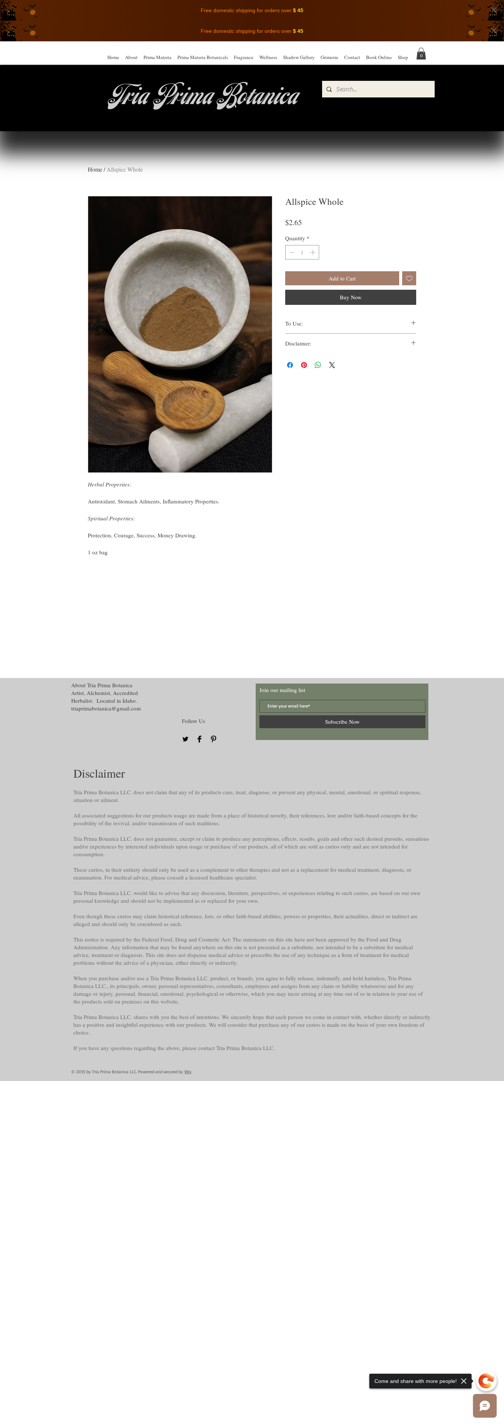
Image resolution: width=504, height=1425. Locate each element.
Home (95, 169)
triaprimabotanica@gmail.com (106, 708)
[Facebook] (199, 739)
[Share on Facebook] (290, 365)
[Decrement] (291, 252)
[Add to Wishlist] (409, 278)
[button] (421, 53)
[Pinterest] (213, 739)
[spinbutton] (302, 252)
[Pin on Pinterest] (304, 365)
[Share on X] (332, 365)
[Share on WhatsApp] (318, 365)
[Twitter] (185, 739)
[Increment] (313, 252)
